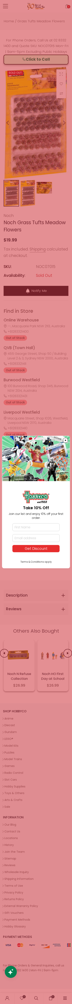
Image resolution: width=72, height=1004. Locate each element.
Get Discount (36, 548)
